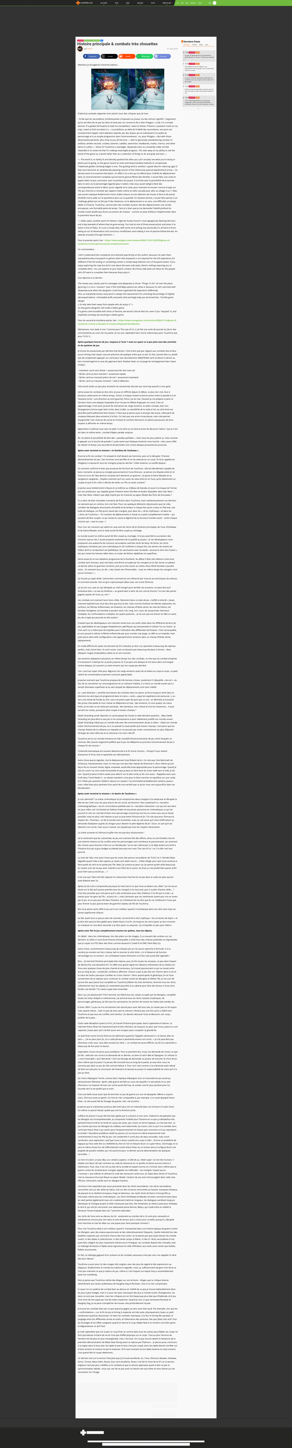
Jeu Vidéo (103, 3)
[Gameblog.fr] (84, 3)
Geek (127, 3)
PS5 (182, 3)
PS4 (102, 40)
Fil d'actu (187, 45)
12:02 (199, 102)
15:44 (199, 55)
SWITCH (193, 3)
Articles (194, 45)
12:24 (199, 89)
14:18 (199, 78)
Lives (206, 45)
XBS (187, 3)
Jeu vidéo (80, 40)
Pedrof (89, 49)
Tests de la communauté (92, 40)
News (201, 45)
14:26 (199, 67)
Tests (153, 3)
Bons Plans (167, 3)
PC (178, 3)
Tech (116, 3)
